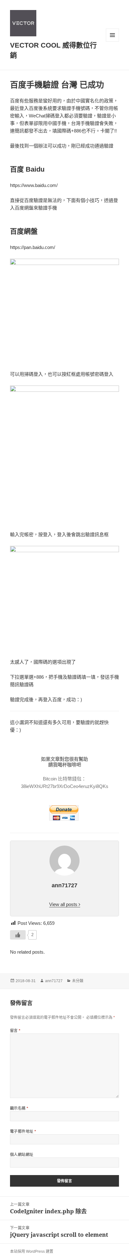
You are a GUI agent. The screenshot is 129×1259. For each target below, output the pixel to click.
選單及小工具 (112, 35)
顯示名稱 (19, 1108)
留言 (15, 1030)
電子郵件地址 (23, 1131)
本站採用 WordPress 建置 (31, 1251)
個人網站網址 (22, 1154)
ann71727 (54, 981)
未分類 (77, 981)
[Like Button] (18, 935)
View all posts (64, 904)
